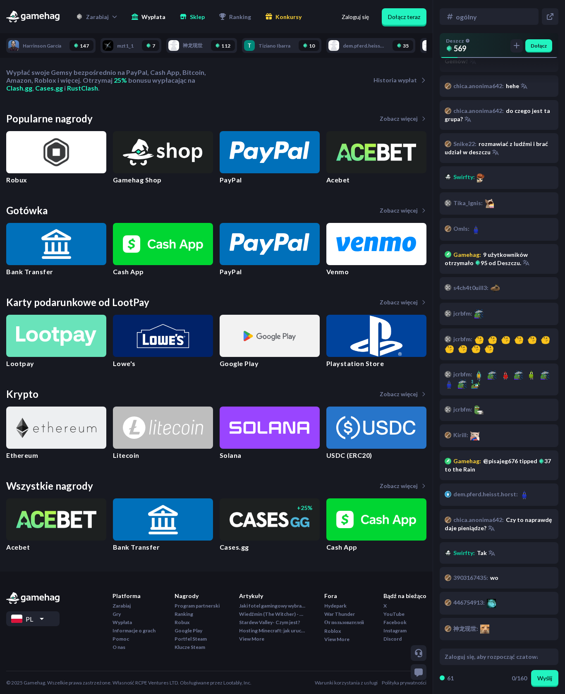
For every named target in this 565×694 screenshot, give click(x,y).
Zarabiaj (122, 606)
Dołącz (539, 46)
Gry (117, 614)
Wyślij (544, 678)
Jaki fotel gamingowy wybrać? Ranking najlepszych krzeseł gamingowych (272, 606)
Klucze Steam (190, 647)
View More (251, 639)
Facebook (395, 622)
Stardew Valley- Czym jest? (269, 622)
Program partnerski (197, 606)
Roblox (332, 631)
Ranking (184, 614)
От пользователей (344, 622)
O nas (119, 647)
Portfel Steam (191, 639)
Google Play (188, 630)
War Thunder (339, 614)
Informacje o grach (134, 630)
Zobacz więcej (399, 118)
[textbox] (491, 657)
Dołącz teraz (404, 16)
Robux (182, 622)
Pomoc (121, 639)
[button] (96, 16)
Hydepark (335, 606)
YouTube (394, 614)
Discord (392, 639)
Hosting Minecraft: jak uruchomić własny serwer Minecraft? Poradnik (272, 630)
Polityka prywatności (404, 683)
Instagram (395, 630)
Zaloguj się (355, 16)
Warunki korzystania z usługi (346, 683)
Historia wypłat (395, 80)
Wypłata (122, 622)
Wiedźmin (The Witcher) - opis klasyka (272, 614)
